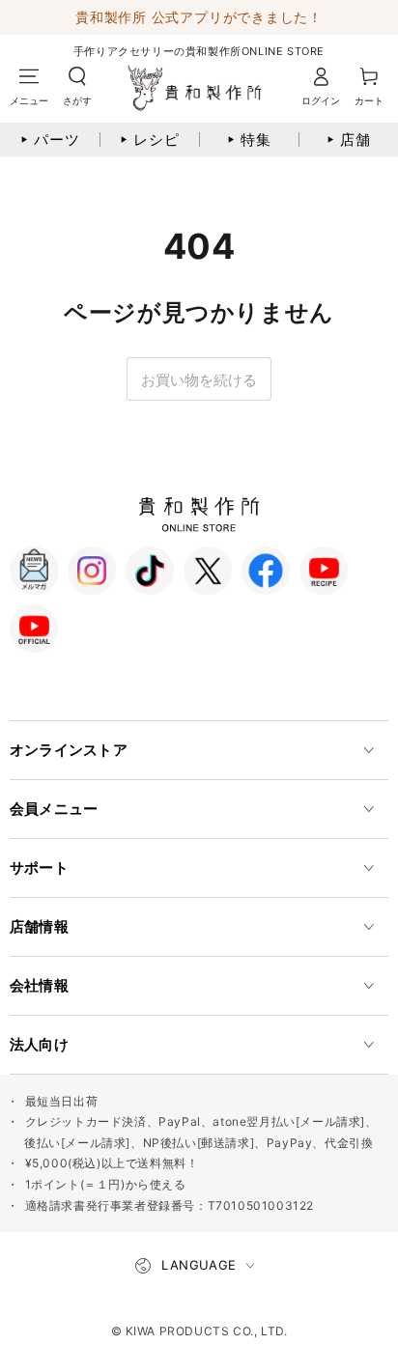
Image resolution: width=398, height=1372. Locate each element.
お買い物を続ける (199, 380)
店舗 (348, 139)
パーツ (50, 139)
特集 (249, 139)
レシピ (150, 139)
